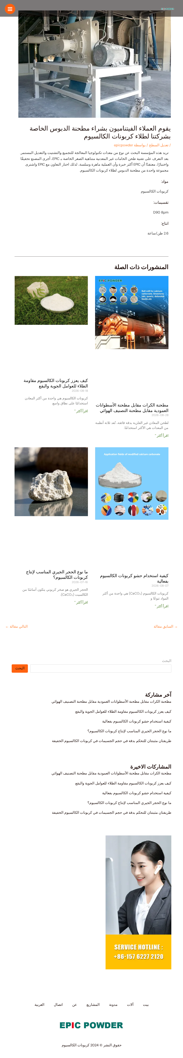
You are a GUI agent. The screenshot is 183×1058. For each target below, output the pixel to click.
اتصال (58, 1004)
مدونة (113, 1004)
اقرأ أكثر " (161, 435)
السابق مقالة (166, 626)
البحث (166, 661)
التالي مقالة (16, 626)
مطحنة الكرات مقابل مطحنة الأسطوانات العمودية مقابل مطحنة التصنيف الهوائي (111, 701)
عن (74, 1004)
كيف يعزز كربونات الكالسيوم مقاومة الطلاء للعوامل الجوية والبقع (123, 711)
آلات (130, 1004)
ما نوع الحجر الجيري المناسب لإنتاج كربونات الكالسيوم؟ (129, 731)
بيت (146, 1004)
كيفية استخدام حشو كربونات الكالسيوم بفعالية (136, 721)
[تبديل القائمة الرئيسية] (10, 9)
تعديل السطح (158, 145)
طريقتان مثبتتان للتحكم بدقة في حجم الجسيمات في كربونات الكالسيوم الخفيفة (111, 741)
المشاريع (93, 1004)
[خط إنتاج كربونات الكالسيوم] (167, 9)
